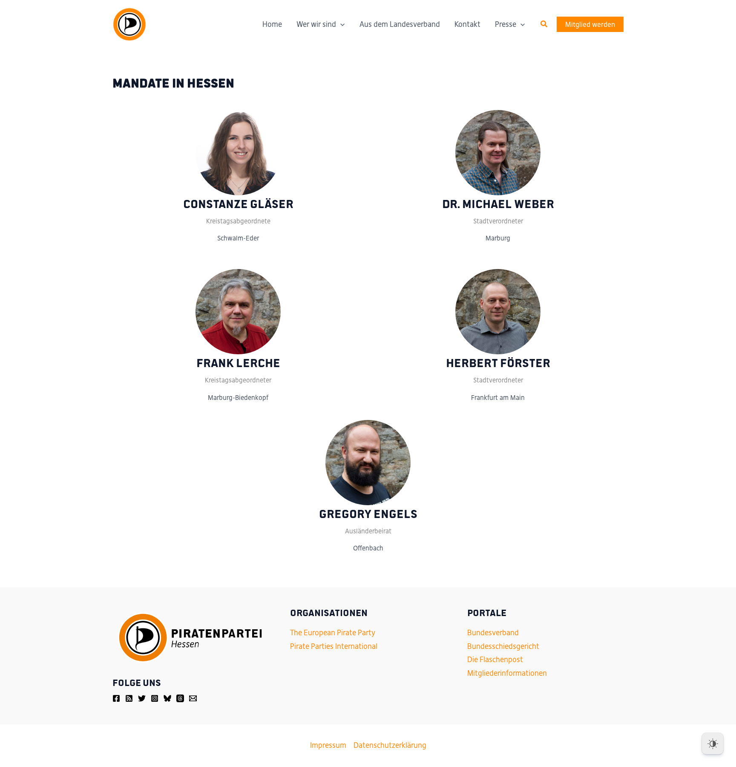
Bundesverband (493, 632)
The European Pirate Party (332, 632)
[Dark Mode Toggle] (712, 743)
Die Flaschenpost (495, 659)
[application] (340, 24)
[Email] (193, 698)
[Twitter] (142, 698)
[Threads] (180, 698)
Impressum (328, 745)
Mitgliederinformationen (507, 673)
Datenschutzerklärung (390, 745)
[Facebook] (116, 698)
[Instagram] (154, 698)
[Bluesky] (167, 698)
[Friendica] (129, 698)
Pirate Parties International (333, 646)
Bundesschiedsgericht (503, 646)
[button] (544, 24)
